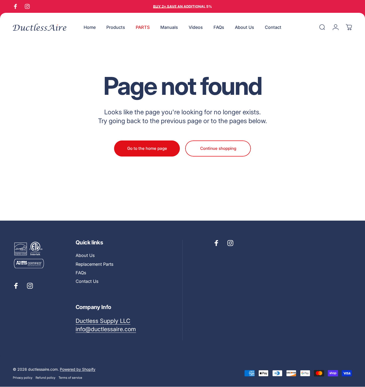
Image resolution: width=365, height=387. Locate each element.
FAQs (81, 272)
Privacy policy (22, 378)
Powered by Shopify (77, 369)
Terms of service (70, 378)
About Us (85, 255)
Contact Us (87, 281)
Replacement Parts (94, 264)
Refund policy (45, 378)
